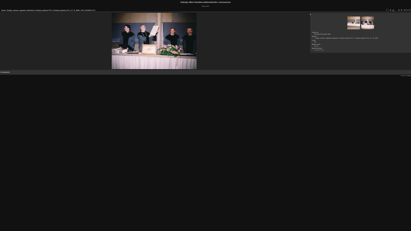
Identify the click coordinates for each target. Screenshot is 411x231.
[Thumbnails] (399, 10)
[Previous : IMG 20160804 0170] (401, 10)
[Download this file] (393, 10)
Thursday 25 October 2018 (322, 34)
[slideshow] (390, 10)
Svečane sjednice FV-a (43, 10)
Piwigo (409, 75)
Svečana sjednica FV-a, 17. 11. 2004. (66, 10)
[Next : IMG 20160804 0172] (404, 10)
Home (3, 10)
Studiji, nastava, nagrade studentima (20, 10)
